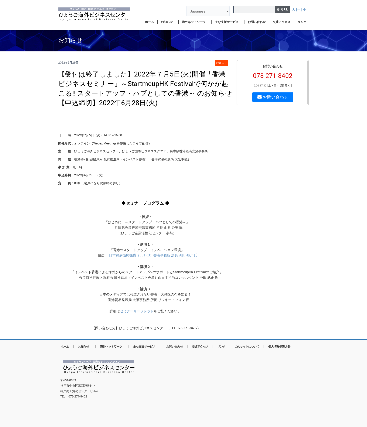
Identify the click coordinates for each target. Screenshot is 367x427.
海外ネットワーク (194, 22)
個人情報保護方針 (279, 346)
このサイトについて (246, 346)
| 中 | (299, 9)
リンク (302, 22)
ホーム (149, 22)
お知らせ (167, 22)
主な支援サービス (227, 22)
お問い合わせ (257, 22)
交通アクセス (282, 22)
